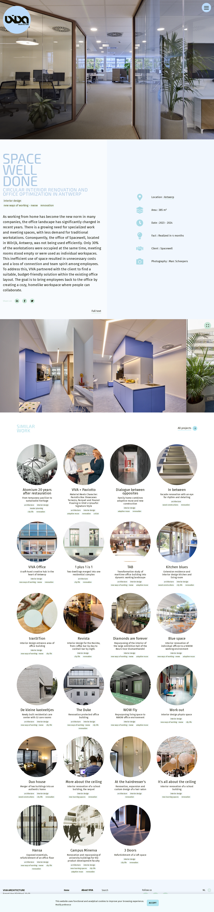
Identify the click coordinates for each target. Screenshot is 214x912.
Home (66, 890)
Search (105, 890)
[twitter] (32, 301)
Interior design (12, 200)
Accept (152, 903)
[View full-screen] (207, 325)
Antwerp (169, 197)
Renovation (47, 205)
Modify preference (63, 905)
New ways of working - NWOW (21, 205)
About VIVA (87, 890)
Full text (96, 311)
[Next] (206, 366)
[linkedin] (17, 301)
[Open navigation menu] (206, 7)
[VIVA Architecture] (17, 20)
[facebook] (24, 301)
